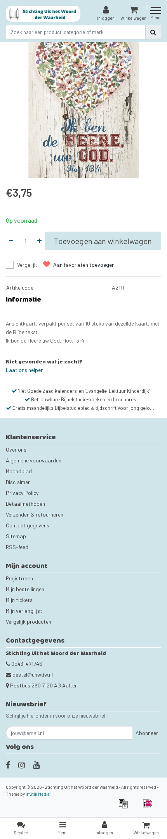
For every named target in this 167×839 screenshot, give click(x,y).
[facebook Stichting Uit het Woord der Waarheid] (8, 764)
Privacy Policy (22, 492)
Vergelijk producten (28, 621)
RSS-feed (17, 547)
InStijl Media (38, 793)
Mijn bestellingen (25, 589)
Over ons (16, 449)
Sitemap (16, 536)
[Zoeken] (153, 32)
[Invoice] (125, 807)
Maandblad (19, 471)
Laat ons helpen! (25, 370)
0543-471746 (26, 663)
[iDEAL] (149, 807)
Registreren (19, 578)
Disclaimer (18, 482)
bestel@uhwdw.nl (32, 674)
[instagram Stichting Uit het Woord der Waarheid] (21, 764)
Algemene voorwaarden (33, 460)
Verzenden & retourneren (34, 514)
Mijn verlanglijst (24, 610)
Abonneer (147, 733)
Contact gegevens (27, 525)
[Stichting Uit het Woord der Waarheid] (43, 14)
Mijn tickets (19, 600)
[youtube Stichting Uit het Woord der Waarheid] (36, 764)
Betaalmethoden (25, 503)
